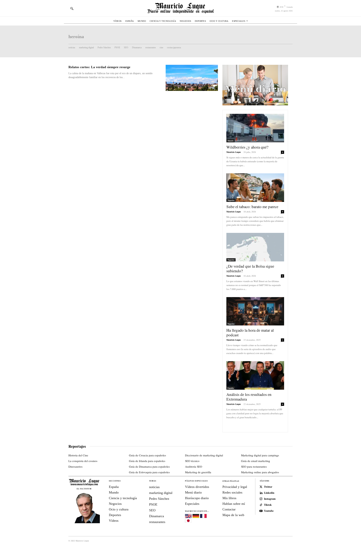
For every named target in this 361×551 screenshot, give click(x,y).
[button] (71, 8)
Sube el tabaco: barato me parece (252, 206)
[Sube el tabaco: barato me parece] (255, 187)
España (231, 388)
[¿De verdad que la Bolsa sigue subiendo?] (255, 247)
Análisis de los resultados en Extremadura (249, 397)
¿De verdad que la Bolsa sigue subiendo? (250, 268)
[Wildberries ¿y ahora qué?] (255, 128)
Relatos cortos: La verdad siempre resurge (99, 67)
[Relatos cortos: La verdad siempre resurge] (192, 78)
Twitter (268, 486)
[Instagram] (261, 499)
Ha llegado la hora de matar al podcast (250, 332)
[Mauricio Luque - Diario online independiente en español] (180, 8)
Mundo (231, 140)
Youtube (269, 511)
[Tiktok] (261, 505)
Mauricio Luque (233, 152)
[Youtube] (261, 511)
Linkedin (269, 492)
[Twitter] (261, 487)
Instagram (270, 498)
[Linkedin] (261, 493)
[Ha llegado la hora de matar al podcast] (255, 311)
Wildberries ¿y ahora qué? (247, 147)
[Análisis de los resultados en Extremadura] (255, 375)
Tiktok (268, 504)
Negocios (231, 200)
